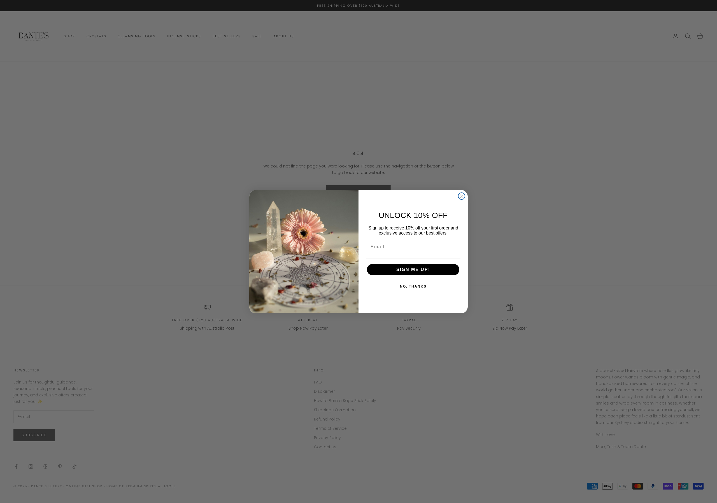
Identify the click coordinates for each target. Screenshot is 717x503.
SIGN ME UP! (413, 269)
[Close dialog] (461, 196)
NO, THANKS (413, 286)
